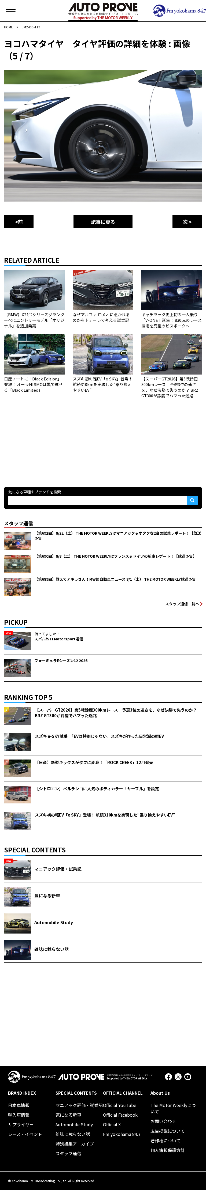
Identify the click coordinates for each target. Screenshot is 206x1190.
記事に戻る (103, 221)
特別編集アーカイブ (75, 1143)
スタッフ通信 (68, 1153)
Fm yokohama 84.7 (122, 1134)
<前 (19, 221)
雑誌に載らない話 (73, 1134)
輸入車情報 (19, 1115)
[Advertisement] (44, 441)
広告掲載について (167, 1131)
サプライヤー (21, 1124)
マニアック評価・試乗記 (79, 1105)
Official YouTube (119, 1105)
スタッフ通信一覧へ (182, 603)
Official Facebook (120, 1115)
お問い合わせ (163, 1121)
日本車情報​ (19, 1105)
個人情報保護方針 (167, 1150)
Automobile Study (74, 1124)
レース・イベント (25, 1134)
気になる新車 (68, 1115)
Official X (112, 1124)
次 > (187, 221)
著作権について (165, 1140)
